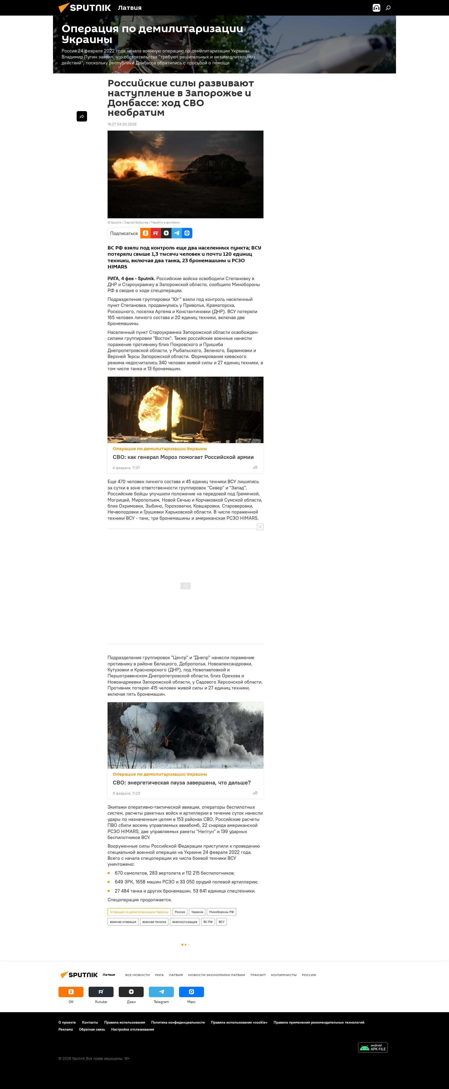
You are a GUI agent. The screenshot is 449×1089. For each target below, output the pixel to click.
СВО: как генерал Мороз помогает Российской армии (183, 457)
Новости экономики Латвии (216, 974)
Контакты (90, 1022)
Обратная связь (92, 1029)
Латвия (176, 974)
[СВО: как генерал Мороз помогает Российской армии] (185, 410)
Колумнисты (284, 974)
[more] (255, 467)
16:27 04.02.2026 (122, 124)
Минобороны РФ (221, 912)
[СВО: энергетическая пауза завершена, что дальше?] (185, 735)
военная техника (154, 922)
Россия (180, 912)
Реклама (65, 1029)
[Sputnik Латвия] (87, 14)
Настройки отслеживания (132, 1029)
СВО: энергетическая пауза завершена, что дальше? (182, 782)
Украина (197, 912)
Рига (159, 974)
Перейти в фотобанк (165, 222)
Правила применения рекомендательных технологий (319, 1022)
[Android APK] (373, 1048)
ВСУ (221, 922)
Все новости (137, 974)
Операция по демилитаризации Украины (160, 448)
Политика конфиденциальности (178, 1022)
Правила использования (124, 1022)
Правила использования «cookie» (239, 1022)
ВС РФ (208, 922)
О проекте (67, 1022)
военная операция (123, 922)
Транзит (258, 974)
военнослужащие (184, 922)
